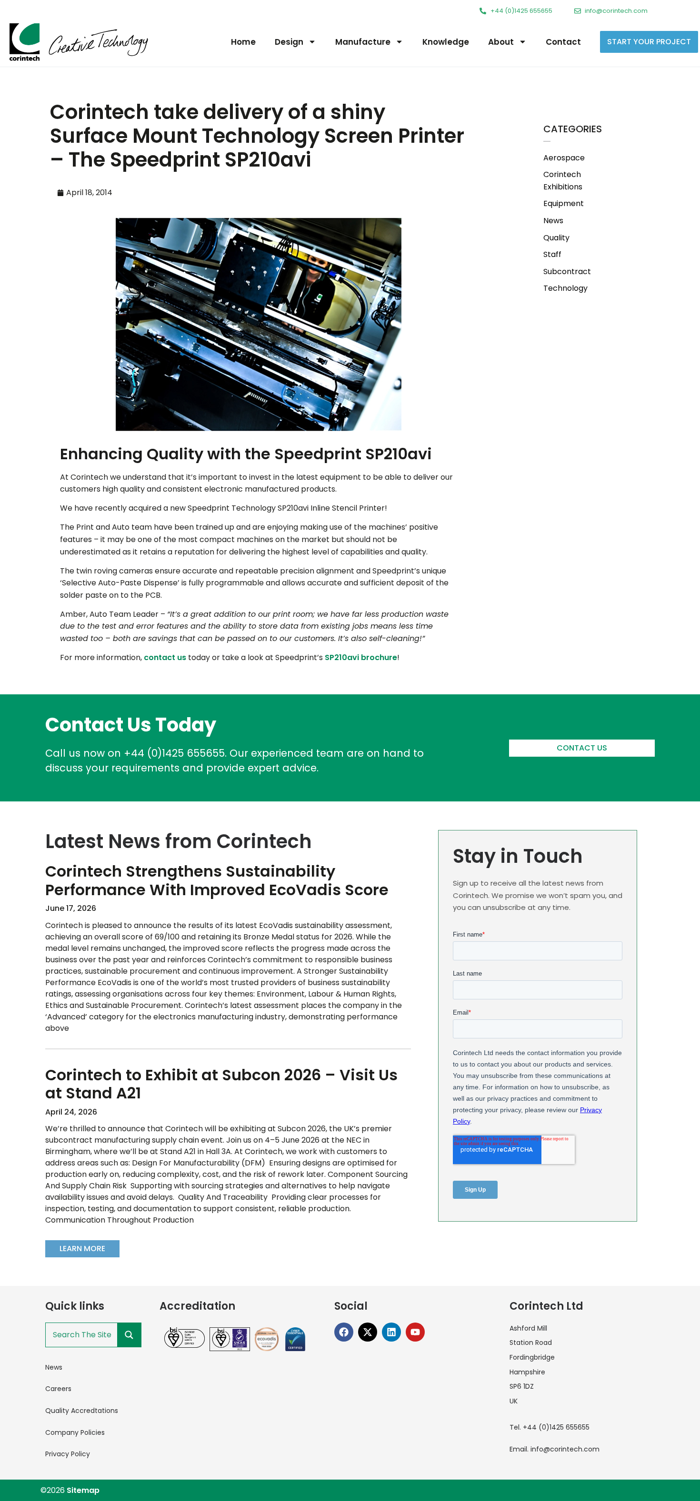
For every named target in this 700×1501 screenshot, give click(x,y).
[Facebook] (343, 1332)
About (501, 42)
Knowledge (445, 42)
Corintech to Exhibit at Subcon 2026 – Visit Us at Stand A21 (221, 1084)
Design (289, 42)
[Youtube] (415, 1332)
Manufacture (362, 42)
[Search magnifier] (129, 1335)
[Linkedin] (391, 1332)
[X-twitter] (367, 1332)
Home (243, 42)
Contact (563, 42)
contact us (165, 657)
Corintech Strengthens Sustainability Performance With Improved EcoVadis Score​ (217, 880)
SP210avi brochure (361, 657)
